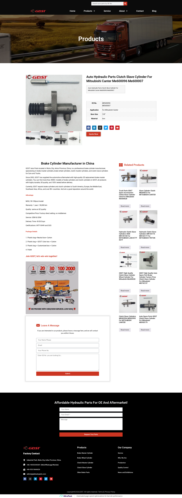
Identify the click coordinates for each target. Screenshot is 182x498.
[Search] (125, 3)
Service (107, 11)
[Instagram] (100, 128)
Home (72, 11)
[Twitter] (106, 128)
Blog (154, 11)
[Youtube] (117, 128)
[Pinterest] (112, 128)
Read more (125, 206)
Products (88, 11)
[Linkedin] (94, 128)
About (122, 11)
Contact (140, 11)
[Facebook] (88, 128)
